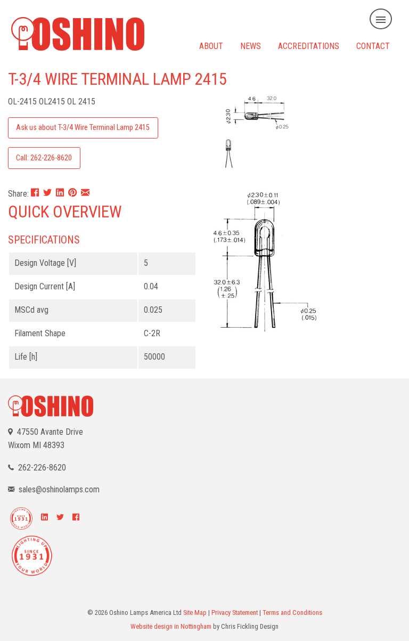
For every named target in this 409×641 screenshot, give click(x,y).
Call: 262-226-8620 (44, 158)
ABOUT (211, 45)
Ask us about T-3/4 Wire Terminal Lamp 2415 (83, 127)
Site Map (195, 612)
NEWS (250, 45)
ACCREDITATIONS (308, 45)
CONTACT (373, 45)
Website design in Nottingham (170, 626)
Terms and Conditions (292, 612)
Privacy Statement (234, 612)
